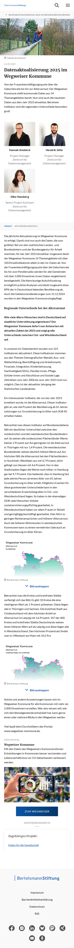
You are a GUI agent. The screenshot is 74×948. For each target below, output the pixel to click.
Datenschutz (37, 906)
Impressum (37, 892)
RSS (37, 913)
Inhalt (8, 226)
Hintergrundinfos (26, 226)
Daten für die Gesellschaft (23, 845)
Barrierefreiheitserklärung (37, 899)
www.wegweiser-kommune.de (22, 730)
